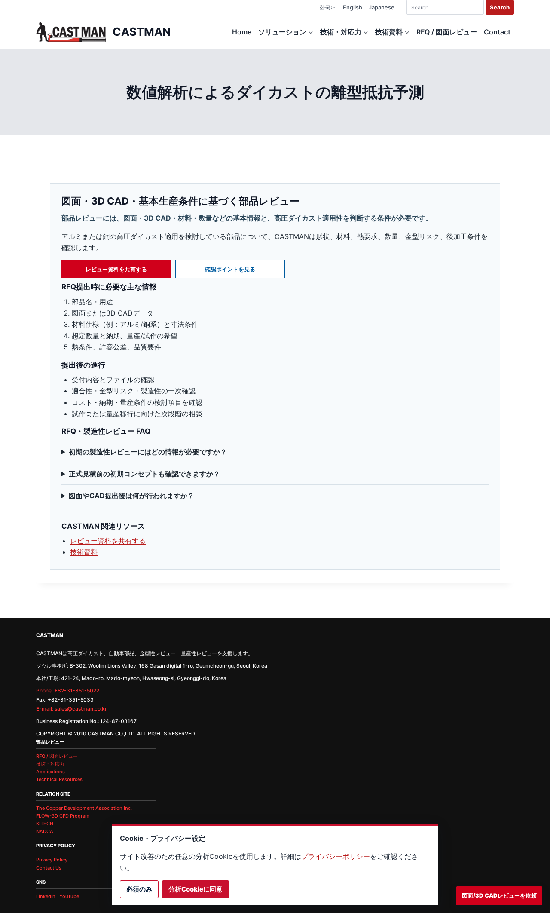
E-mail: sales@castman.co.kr (71, 708)
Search (500, 7)
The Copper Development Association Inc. (84, 808)
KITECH (44, 824)
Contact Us (48, 868)
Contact (497, 32)
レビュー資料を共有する (116, 269)
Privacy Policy (51, 860)
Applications (50, 772)
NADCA (44, 831)
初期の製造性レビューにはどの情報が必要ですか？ (148, 451)
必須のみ (139, 889)
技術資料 (84, 552)
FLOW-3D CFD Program (62, 816)
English (352, 7)
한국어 (327, 7)
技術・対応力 (50, 764)
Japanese (381, 7)
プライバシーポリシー (335, 856)
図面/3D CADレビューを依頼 (499, 895)
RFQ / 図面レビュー (446, 32)
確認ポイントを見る (230, 269)
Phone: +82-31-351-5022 (67, 690)
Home (241, 32)
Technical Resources (59, 779)
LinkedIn (45, 896)
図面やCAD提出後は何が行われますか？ (131, 495)
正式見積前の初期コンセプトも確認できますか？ (144, 473)
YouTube (69, 896)
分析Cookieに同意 (195, 889)
